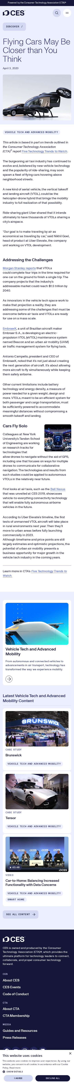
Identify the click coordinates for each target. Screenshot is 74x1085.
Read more (14, 1067)
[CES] (14, 13)
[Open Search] (57, 13)
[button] (37, 1072)
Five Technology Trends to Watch (44, 151)
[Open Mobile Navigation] (67, 13)
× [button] (70, 1053)
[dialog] (37, 1067)
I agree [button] (18, 1078)
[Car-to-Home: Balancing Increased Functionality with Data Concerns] (37, 870)
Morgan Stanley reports (19, 268)
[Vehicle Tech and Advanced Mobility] (37, 642)
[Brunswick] (37, 739)
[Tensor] (37, 802)
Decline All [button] (53, 1078)
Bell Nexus (57, 489)
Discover (12, 26)
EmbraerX (9, 328)
